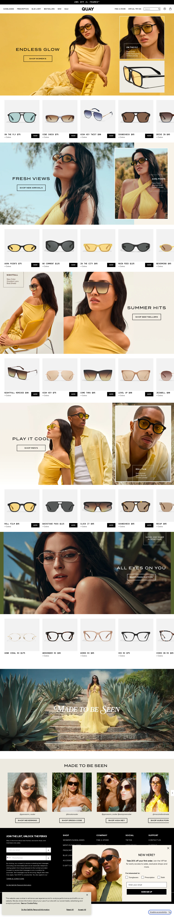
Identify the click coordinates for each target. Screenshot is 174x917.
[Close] (87, 895)
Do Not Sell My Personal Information (18, 885)
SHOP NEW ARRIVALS (31, 188)
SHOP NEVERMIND (27, 820)
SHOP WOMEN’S (37, 59)
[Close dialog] (168, 848)
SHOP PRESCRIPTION (141, 577)
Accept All (82, 910)
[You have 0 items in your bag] (170, 9)
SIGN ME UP (146, 892)
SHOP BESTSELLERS (146, 317)
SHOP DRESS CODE (72, 820)
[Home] (88, 9)
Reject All (69, 910)
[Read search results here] (159, 9)
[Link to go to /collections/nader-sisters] (87, 710)
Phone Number (13, 853)
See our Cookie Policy (29, 903)
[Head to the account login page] (165, 9)
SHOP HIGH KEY (116, 820)
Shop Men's (31, 448)
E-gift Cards (69, 866)
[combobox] (151, 9)
